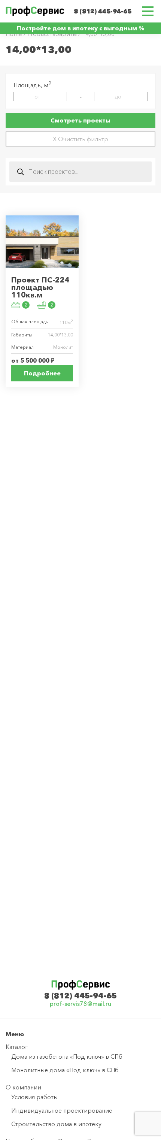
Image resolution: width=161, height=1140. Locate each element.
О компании (23, 1087)
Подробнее (42, 373)
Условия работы (34, 1097)
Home (14, 33)
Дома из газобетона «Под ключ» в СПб (66, 1056)
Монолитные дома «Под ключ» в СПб (65, 1070)
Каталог (17, 1046)
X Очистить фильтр (80, 139)
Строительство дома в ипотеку (56, 1124)
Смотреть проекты (80, 120)
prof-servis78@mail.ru (80, 1003)
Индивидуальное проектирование (61, 1110)
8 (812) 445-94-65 (102, 11)
